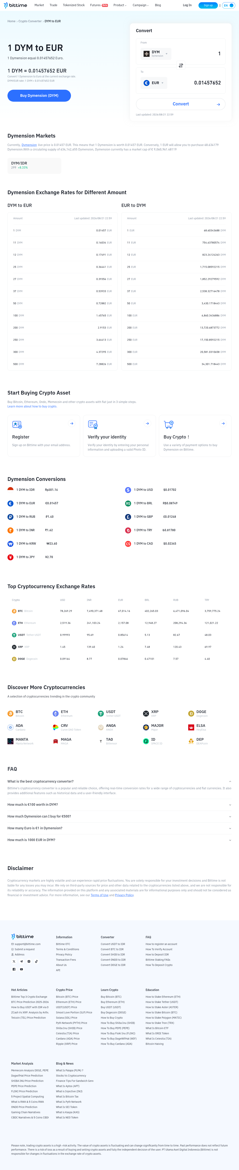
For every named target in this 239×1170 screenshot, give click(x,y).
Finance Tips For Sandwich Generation (78, 1081)
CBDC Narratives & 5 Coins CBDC (30, 1117)
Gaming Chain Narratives (25, 1112)
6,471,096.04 (181, 611)
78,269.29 (66, 611)
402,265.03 (151, 611)
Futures (98, 5)
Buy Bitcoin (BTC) (111, 997)
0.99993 (65, 635)
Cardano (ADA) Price (68, 1038)
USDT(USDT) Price (66, 1007)
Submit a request (25, 949)
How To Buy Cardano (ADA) (116, 1044)
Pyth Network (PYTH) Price (71, 1023)
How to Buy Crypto (112, 1018)
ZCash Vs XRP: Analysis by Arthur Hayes (34, 1012)
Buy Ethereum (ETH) (113, 1002)
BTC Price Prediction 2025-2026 (30, 1002)
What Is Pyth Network (68, 1102)
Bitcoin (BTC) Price (67, 997)
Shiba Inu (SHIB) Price (69, 1028)
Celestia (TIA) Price (67, 1033)
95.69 (90, 635)
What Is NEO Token (67, 1117)
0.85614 (123, 635)
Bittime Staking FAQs (158, 960)
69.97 (208, 647)
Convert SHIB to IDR (113, 954)
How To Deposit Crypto (159, 965)
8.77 (89, 659)
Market (39, 5)
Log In (187, 5)
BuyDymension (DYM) (39, 96)
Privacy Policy (124, 895)
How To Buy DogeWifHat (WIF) (119, 1038)
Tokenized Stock (74, 5)
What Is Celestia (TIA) (159, 1038)
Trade (53, 5)
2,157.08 (123, 623)
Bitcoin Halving (155, 1044)
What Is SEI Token (66, 1107)
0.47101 (149, 659)
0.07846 (123, 659)
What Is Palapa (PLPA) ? (69, 1070)
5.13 (147, 635)
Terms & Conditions (67, 949)
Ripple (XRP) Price (66, 1044)
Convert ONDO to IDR (113, 960)
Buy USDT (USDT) (111, 1007)
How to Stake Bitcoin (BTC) (161, 1012)
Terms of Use (99, 895)
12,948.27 (151, 623)
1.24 (120, 647)
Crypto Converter (30, 21)
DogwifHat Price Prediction (27, 1075)
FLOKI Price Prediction (24, 1091)
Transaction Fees (66, 960)
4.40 (207, 659)
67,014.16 (124, 611)
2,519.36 (65, 623)
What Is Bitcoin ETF (157, 1028)
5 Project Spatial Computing (27, 1096)
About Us (61, 965)
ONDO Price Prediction (24, 1107)
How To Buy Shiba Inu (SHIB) (118, 1023)
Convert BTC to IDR (112, 949)
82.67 (176, 635)
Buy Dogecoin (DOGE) (113, 1012)
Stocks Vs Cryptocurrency (71, 1075)
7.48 (147, 647)
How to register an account (161, 944)
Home (11, 21)
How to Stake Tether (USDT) (162, 1002)
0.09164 (65, 659)
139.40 (91, 647)
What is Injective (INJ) (69, 1091)
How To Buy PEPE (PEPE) (115, 1028)
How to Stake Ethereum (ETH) (163, 997)
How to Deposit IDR (157, 954)
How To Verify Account (159, 949)
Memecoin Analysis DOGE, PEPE (30, 1070)
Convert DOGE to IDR (113, 965)
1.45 (62, 647)
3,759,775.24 (212, 611)
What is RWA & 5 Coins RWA (27, 1102)
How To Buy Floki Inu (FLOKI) (118, 1033)
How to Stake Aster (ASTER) (162, 1007)
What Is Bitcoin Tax (67, 1096)
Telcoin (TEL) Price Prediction (28, 1018)
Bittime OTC (63, 944)
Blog (158, 5)
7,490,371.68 (95, 611)
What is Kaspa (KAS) (68, 1112)
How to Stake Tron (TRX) (160, 1023)
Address (19, 954)
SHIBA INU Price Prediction (27, 1081)
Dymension (29, 145)
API (58, 970)
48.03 (208, 635)
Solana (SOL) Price (66, 1018)
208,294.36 (180, 623)
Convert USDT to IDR (113, 944)
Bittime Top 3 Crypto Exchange (29, 997)
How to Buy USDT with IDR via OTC (31, 1007)
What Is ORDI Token (157, 1033)
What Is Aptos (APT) (68, 1086)
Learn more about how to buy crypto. (32, 406)
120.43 (177, 647)
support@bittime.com (28, 944)
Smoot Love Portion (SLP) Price (74, 1012)
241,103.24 (93, 623)
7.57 (176, 659)
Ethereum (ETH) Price (68, 1002)
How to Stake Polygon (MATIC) (164, 1018)
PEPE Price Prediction (23, 1086)
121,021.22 (211, 623)
